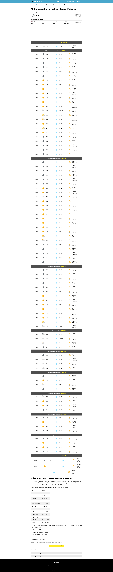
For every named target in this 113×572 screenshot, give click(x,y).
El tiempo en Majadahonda (39, 553)
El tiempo (79, 1)
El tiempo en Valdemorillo (56, 556)
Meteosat (59, 1)
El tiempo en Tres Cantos (56, 553)
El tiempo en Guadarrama (74, 556)
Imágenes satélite (69, 1)
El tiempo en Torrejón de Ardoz (39, 556)
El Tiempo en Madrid (56, 546)
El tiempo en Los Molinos (74, 553)
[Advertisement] (56, 33)
